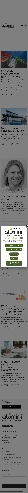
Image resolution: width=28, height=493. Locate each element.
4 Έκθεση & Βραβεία (14, 263)
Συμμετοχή (14, 254)
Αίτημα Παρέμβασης (14, 249)
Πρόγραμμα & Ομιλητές (14, 245)
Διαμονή (14, 258)
